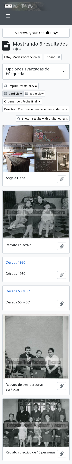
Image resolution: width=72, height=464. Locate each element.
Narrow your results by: (36, 32)
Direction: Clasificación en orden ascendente (34, 109)
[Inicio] (36, 6)
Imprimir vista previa (22, 86)
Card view (15, 94)
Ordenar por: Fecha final (21, 101)
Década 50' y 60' (18, 291)
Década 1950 (15, 262)
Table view (36, 94)
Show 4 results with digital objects (44, 118)
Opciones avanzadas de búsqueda (27, 71)
